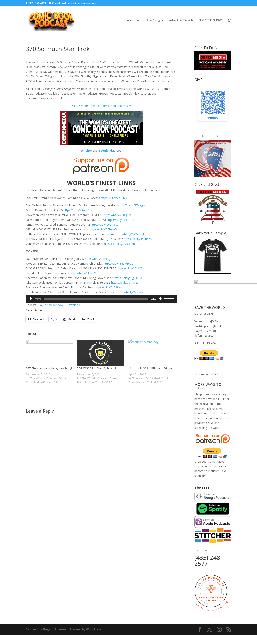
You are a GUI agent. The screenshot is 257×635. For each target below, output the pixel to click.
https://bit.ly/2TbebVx (103, 229)
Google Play (106, 150)
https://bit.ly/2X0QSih (117, 215)
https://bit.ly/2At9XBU (131, 268)
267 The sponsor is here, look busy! (49, 368)
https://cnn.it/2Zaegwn (132, 205)
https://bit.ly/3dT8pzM (138, 239)
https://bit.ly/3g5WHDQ (119, 263)
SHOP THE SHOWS (211, 20)
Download (73, 305)
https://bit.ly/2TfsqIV (83, 273)
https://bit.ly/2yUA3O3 (105, 224)
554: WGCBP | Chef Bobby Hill (96, 368)
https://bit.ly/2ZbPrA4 (120, 220)
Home (127, 20)
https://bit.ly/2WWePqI (129, 234)
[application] (101, 299)
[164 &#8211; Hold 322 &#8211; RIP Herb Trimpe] (151, 353)
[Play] (31, 299)
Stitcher (86, 150)
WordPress (94, 629)
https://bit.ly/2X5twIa (130, 292)
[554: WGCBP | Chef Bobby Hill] (100, 353)
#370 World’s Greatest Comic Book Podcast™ (101, 106)
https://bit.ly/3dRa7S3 (125, 282)
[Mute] (161, 299)
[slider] (169, 298)
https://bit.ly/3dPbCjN (98, 259)
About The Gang (148, 20)
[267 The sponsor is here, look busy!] (49, 353)
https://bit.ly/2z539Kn (121, 244)
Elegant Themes (54, 629)
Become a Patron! (206, 374)
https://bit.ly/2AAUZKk (78, 210)
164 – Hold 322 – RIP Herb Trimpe (150, 368)
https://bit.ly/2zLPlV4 (114, 198)
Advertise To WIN (181, 20)
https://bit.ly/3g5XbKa (128, 278)
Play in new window (50, 305)
